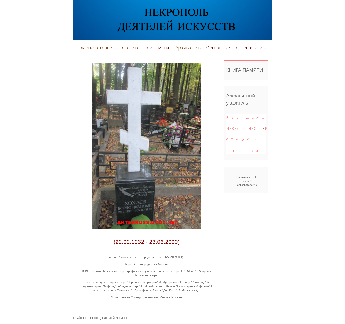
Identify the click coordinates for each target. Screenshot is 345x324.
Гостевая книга (250, 47)
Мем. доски (218, 47)
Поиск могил (158, 47)
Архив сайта (188, 47)
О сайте (132, 47)
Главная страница (98, 47)
